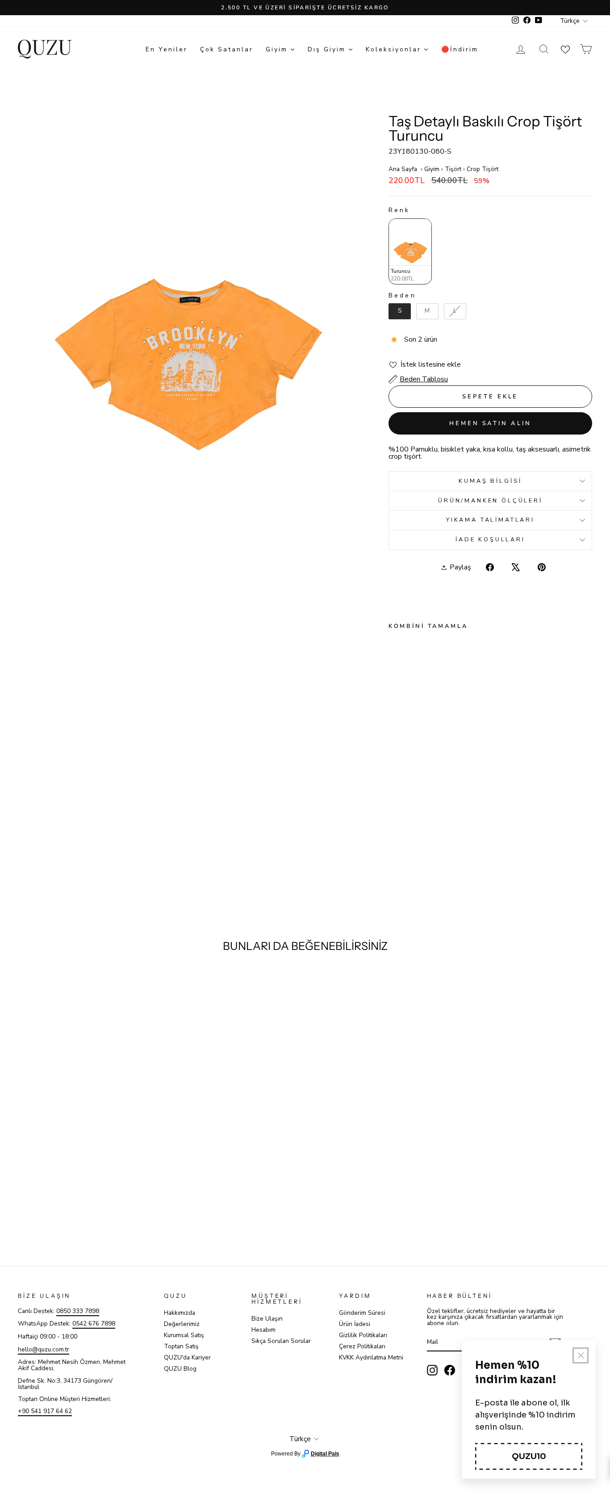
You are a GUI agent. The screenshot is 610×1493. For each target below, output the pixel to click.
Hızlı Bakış (88, 1178)
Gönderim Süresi (362, 1313)
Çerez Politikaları (362, 1346)
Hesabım (263, 1330)
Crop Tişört (482, 169)
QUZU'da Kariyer (187, 1357)
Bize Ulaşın (267, 1318)
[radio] (410, 251)
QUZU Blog (180, 1368)
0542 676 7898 (93, 1323)
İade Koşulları (490, 539)
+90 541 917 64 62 (45, 1411)
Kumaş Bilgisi (490, 481)
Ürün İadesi (354, 1324)
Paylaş (460, 567)
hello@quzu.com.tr (43, 1349)
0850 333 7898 (77, 1311)
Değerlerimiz (182, 1324)
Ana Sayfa (403, 169)
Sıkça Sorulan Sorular (281, 1341)
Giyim (431, 169)
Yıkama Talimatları (490, 520)
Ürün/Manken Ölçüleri (490, 501)
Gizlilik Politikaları (363, 1335)
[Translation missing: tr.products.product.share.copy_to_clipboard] (492, 585)
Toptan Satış (181, 1346)
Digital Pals (325, 1454)
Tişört (453, 169)
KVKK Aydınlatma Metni (371, 1357)
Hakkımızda (179, 1313)
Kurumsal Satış (184, 1335)
